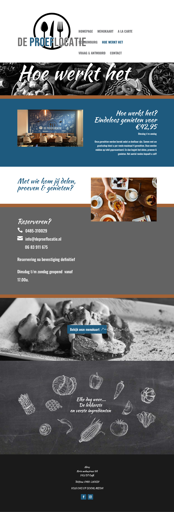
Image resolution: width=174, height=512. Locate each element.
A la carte (125, 31)
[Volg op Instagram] (90, 497)
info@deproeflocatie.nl (39, 239)
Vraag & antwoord (92, 53)
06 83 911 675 (36, 247)
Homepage (86, 31)
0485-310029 (32, 231)
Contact (116, 53)
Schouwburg (88, 42)
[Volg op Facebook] (83, 497)
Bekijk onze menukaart (85, 329)
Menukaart (105, 31)
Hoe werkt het (112, 42)
